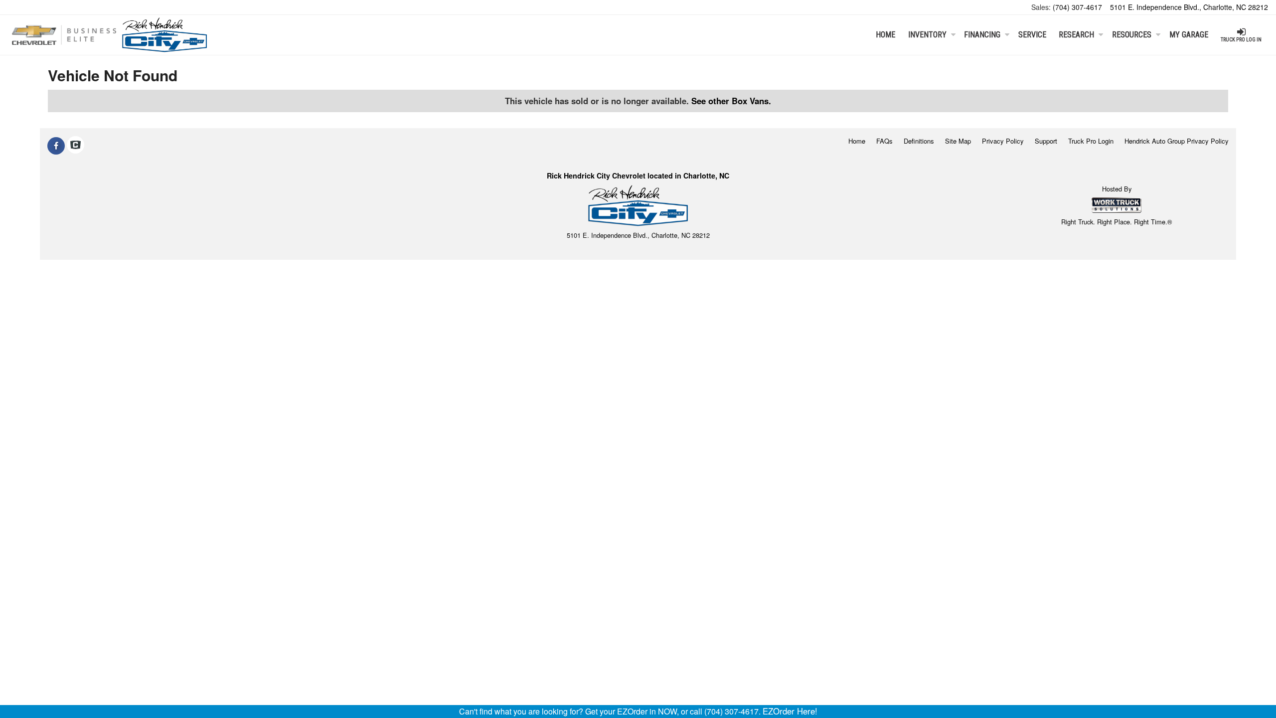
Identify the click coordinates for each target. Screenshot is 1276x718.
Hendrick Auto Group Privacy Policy (1176, 141)
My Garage (1188, 34)
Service (1032, 34)
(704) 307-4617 (1077, 7)
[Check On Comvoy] (75, 146)
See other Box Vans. (731, 101)
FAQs (884, 141)
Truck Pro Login (1091, 141)
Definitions (919, 141)
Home (885, 34)
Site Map (958, 141)
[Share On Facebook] (56, 146)
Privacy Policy (1003, 141)
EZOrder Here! (790, 711)
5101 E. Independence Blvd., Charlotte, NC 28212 (1189, 7)
